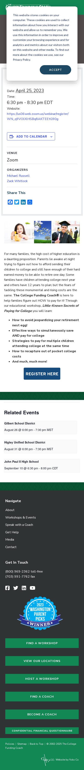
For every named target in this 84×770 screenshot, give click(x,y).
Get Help (12, 532)
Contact (11, 547)
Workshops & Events (20, 517)
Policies (10, 744)
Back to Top (36, 744)
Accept (55, 69)
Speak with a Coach (19, 525)
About (9, 510)
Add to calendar (31, 136)
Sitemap (22, 744)
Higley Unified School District (24, 442)
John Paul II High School (21, 461)
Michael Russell (18, 176)
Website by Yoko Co (67, 759)
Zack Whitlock (17, 181)
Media (9, 539)
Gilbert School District (19, 423)
